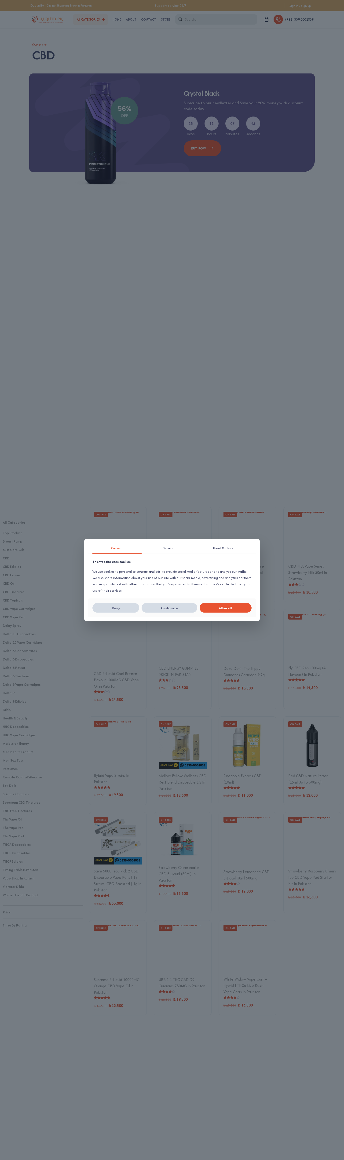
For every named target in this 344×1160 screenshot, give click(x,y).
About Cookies (222, 548)
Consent (117, 548)
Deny (116, 607)
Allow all (225, 607)
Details (168, 548)
